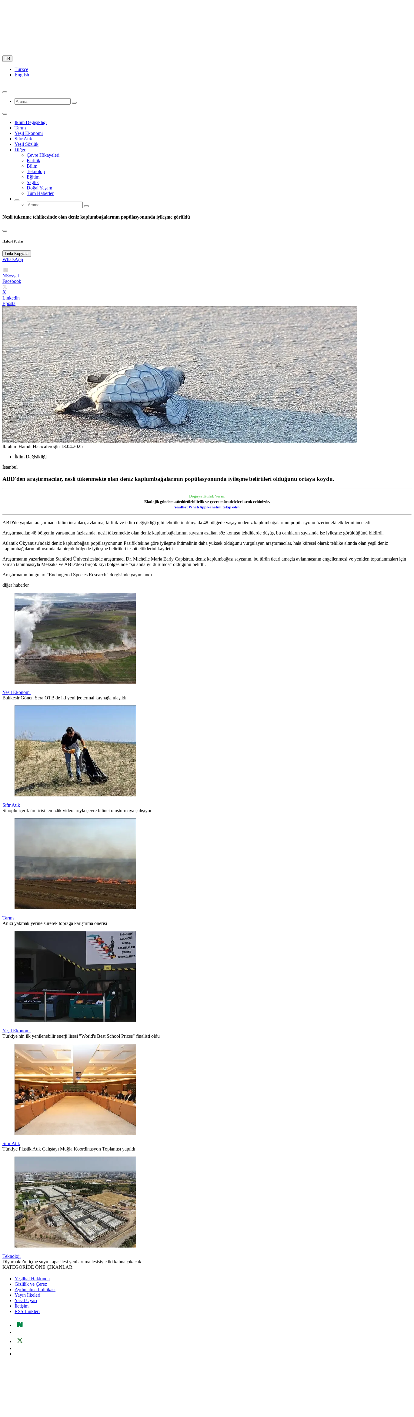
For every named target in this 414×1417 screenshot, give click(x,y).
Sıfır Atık (23, 138)
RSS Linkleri (27, 1311)
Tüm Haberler (40, 193)
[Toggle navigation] (4, 114)
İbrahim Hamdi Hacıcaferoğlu (31, 446)
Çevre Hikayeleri (43, 155)
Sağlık (33, 182)
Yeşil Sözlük (26, 144)
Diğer (20, 149)
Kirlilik (33, 160)
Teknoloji (36, 171)
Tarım (20, 127)
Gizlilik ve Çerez (31, 1284)
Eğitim (33, 176)
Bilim (32, 166)
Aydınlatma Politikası (35, 1289)
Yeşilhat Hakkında (32, 1278)
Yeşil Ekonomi (29, 133)
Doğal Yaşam (39, 187)
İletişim (21, 1305)
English (22, 74)
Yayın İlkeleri (27, 1295)
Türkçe (21, 69)
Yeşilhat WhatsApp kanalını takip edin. (207, 507)
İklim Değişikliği (31, 122)
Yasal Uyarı (26, 1300)
